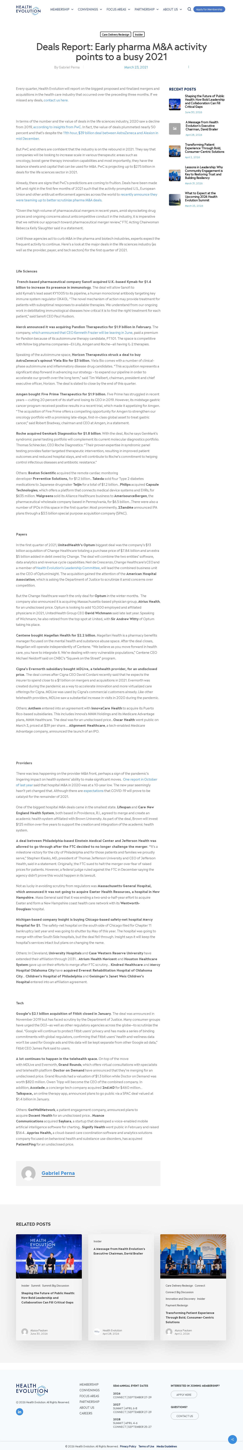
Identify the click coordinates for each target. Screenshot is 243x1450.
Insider (139, 34)
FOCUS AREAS (89, 1396)
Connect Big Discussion (180, 1291)
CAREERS (86, 1413)
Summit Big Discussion (55, 1285)
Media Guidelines (167, 1446)
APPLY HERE (183, 1394)
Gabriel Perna (69, 66)
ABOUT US (87, 1407)
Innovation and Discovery (180, 1298)
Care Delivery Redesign (115, 34)
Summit (35, 1285)
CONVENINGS (90, 1390)
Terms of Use (146, 1446)
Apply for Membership (209, 9)
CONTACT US (184, 1416)
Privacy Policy (128, 1446)
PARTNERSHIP (89, 1401)
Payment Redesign (177, 1305)
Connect (200, 1285)
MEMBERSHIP (89, 1384)
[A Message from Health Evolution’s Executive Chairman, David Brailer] (121, 1287)
